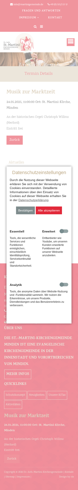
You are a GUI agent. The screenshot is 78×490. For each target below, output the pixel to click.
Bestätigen (25, 210)
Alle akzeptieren (49, 210)
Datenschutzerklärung (33, 200)
